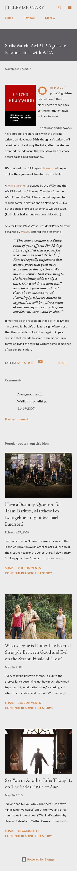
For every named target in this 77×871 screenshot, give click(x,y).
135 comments (29, 702)
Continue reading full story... (29, 573)
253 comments (29, 568)
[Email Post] (40, 363)
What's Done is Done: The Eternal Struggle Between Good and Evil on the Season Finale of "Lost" (38, 652)
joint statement (18, 185)
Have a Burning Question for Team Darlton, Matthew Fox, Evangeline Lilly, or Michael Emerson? (33, 514)
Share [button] (62, 363)
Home (9, 17)
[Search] (59, 7)
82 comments (28, 830)
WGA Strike (25, 363)
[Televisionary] (25, 7)
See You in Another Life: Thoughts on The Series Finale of (38, 783)
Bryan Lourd (50, 168)
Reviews (29, 17)
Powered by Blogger (41, 859)
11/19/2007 (25, 408)
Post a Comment (16, 419)
